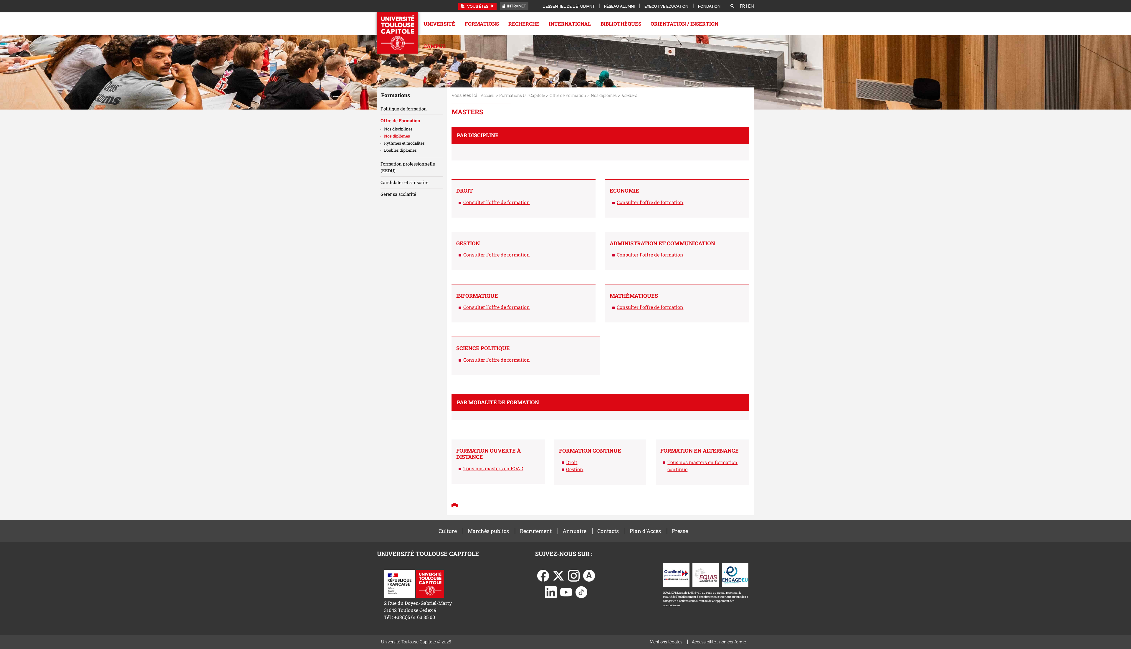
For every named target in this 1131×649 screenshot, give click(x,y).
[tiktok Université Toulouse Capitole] (581, 591)
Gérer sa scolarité (398, 194)
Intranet (516, 6)
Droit (571, 462)
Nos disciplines (398, 129)
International (570, 23)
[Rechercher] (732, 6)
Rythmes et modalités (404, 143)
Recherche (523, 23)
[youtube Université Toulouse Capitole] (566, 591)
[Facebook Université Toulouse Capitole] (543, 575)
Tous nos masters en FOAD (493, 468)
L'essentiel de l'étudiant (569, 6)
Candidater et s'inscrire (405, 182)
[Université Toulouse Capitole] (430, 583)
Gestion (574, 469)
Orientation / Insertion (684, 23)
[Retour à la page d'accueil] (397, 33)
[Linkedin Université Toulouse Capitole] (551, 591)
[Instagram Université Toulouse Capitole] (574, 575)
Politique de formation (404, 109)
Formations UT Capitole (522, 95)
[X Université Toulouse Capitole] (558, 575)
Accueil (488, 95)
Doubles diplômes (400, 150)
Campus (435, 46)
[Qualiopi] (676, 574)
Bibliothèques (621, 23)
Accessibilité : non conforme (719, 642)
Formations (482, 23)
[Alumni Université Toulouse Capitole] (589, 575)
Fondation (709, 6)
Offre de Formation (568, 95)
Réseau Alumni (619, 6)
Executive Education (666, 6)
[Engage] (735, 574)
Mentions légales (666, 642)
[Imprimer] (456, 506)
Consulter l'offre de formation (496, 202)
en (751, 6)
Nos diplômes (604, 95)
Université (439, 23)
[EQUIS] (705, 574)
